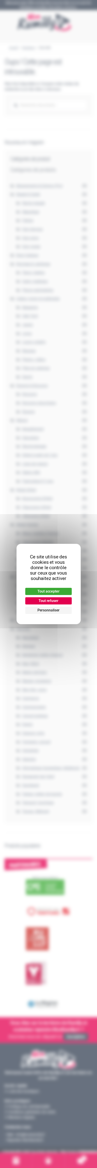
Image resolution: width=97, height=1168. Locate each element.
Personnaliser (48, 610)
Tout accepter (48, 591)
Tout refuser (48, 601)
